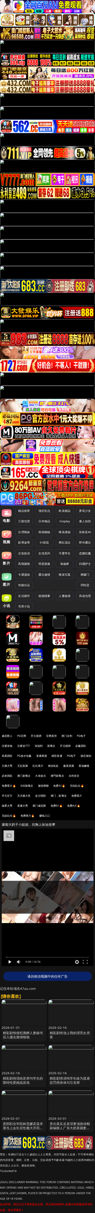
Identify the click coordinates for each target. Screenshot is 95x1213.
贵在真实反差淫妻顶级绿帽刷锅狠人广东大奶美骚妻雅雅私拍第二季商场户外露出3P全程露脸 (70, 1130)
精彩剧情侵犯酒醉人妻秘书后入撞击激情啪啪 (23, 1035)
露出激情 (44, 575)
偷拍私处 (53, 766)
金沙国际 (40, 796)
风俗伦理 (85, 596)
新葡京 (51, 746)
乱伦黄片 (37, 766)
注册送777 (23, 746)
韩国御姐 (44, 532)
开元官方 (7, 796)
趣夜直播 (68, 766)
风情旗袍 (24, 564)
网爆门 (85, 575)
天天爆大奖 (24, 796)
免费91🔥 (57, 806)
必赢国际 (80, 746)
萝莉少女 (85, 511)
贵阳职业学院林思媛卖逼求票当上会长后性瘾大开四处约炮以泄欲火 (23, 1127)
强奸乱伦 (44, 511)
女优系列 (44, 553)
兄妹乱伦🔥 (9, 816)
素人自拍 (85, 521)
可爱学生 (64, 553)
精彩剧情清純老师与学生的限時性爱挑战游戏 (23, 1080)
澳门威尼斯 (39, 806)
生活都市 (24, 596)
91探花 (44, 542)
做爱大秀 (7, 806)
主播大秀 (7, 766)
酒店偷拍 (85, 756)
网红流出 (64, 542)
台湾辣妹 (24, 532)
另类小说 (24, 606)
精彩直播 (56, 756)
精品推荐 (24, 511)
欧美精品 (64, 511)
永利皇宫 (74, 776)
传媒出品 (24, 585)
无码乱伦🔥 (77, 786)
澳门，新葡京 (59, 796)
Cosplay (64, 521)
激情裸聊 (43, 786)
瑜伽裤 (64, 564)
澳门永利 (66, 736)
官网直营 (51, 736)
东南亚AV (85, 532)
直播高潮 (41, 756)
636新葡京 (27, 786)
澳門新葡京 (57, 776)
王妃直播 (22, 766)
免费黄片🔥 (28, 816)
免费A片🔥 (73, 806)
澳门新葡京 (24, 776)
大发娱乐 (40, 776)
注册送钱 (7, 746)
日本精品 (44, 521)
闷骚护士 (85, 564)
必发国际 (7, 776)
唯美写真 (64, 575)
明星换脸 (44, 564)
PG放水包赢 (24, 756)
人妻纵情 (64, 596)
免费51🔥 (59, 786)
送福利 (39, 746)
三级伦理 (24, 521)
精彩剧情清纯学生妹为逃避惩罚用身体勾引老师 (70, 1080)
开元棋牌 (36, 736)
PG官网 (21, 736)
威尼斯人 (7, 736)
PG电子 (81, 736)
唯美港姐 (64, 532)
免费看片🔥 (9, 786)
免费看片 (76, 796)
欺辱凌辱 (24, 542)
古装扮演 (24, 553)
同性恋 (85, 585)
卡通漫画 (24, 575)
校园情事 (44, 596)
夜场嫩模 (84, 766)
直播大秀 (22, 806)
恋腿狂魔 (85, 553)
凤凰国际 (7, 756)
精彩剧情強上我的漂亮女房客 (70, 1035)
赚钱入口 (44, 816)
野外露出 (85, 542)
